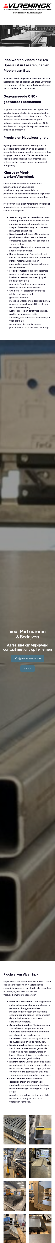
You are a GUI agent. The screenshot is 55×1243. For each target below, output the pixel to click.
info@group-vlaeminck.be (27, 658)
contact (27, 668)
